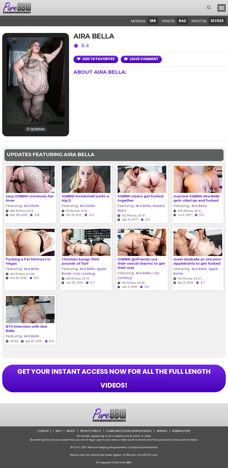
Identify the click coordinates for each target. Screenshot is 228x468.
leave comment (143, 59)
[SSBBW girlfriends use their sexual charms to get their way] (142, 231)
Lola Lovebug (84, 273)
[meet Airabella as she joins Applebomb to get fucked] (197, 231)
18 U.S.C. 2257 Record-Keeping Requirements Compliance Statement (114, 447)
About (70, 431)
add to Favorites (98, 59)
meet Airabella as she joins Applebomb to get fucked (197, 261)
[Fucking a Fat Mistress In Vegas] (30, 231)
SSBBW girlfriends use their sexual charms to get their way (141, 263)
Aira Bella (31, 206)
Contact (44, 431)
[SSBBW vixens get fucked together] (142, 168)
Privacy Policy (90, 431)
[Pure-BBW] (21, 7)
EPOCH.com (150, 455)
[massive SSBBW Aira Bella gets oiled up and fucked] (197, 168)
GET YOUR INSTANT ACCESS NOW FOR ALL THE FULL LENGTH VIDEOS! (114, 378)
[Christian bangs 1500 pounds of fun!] (86, 231)
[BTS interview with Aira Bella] (30, 298)
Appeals (162, 431)
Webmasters (181, 431)
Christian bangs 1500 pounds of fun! (80, 261)
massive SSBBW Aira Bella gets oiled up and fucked (196, 198)
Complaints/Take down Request (129, 431)
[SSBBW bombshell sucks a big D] (86, 168)
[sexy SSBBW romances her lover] (30, 168)
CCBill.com (129, 455)
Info (58, 431)
